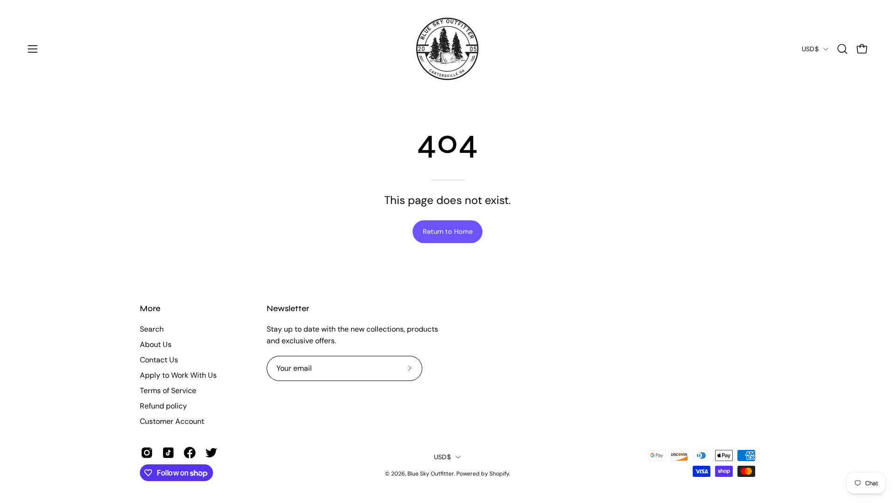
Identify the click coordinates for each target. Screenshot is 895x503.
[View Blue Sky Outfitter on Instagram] (147, 453)
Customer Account (172, 421)
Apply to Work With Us (178, 375)
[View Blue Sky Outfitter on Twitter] (211, 453)
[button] (842, 49)
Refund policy (163, 406)
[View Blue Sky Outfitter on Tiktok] (168, 453)
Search (152, 329)
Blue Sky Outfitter (430, 473)
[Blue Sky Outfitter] (447, 49)
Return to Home (448, 231)
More (150, 308)
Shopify (499, 473)
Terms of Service (168, 390)
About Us (156, 344)
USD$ (810, 49)
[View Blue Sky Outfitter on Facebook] (190, 453)
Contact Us (159, 360)
